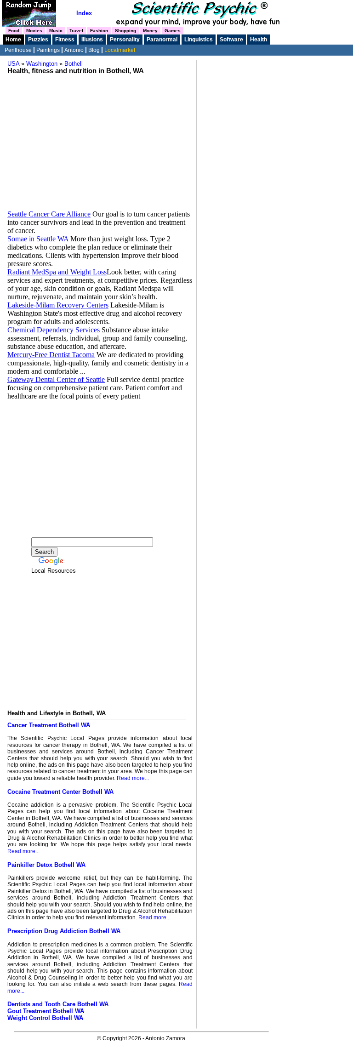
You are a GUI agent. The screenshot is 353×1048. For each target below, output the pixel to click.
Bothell (73, 63)
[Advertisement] (100, 138)
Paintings (48, 50)
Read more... (133, 778)
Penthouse (18, 50)
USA (13, 63)
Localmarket (119, 50)
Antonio (74, 50)
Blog (94, 50)
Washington (41, 63)
